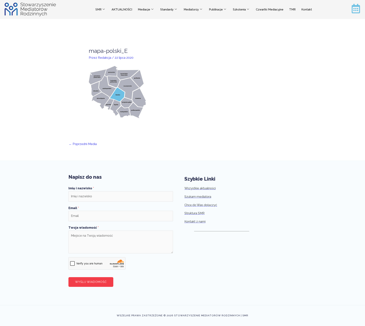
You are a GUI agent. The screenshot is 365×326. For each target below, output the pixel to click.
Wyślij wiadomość (91, 282)
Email (73, 208)
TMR (292, 9)
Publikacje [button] (216, 9)
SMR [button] (98, 9)
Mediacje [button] (144, 9)
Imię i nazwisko (81, 188)
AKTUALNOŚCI (122, 9)
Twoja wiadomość (83, 227)
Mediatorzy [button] (191, 9)
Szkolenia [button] (239, 9)
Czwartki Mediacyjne (269, 9)
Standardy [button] (167, 9)
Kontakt (306, 9)
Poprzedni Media (83, 144)
